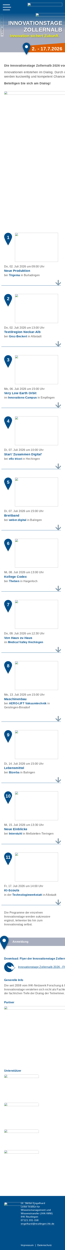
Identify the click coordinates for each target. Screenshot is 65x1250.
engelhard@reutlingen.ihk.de (37, 1223)
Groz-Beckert (18, 336)
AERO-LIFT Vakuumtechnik (28, 703)
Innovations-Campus (22, 397)
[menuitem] (27, 1245)
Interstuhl (15, 833)
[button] (7, 7)
